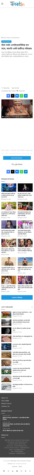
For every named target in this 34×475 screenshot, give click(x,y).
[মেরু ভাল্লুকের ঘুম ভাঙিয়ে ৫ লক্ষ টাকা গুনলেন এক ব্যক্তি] (6, 387)
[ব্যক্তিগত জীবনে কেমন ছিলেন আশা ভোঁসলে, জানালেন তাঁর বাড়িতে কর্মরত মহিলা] (25, 280)
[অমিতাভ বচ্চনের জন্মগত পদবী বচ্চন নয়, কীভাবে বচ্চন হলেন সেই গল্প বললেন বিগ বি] (8, 187)
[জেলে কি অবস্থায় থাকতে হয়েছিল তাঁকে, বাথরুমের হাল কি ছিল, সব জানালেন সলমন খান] (8, 224)
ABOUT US (4, 398)
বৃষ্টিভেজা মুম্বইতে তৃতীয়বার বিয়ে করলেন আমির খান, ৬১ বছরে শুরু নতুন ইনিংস (7, 250)
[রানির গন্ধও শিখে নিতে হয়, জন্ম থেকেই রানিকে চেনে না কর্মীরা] (6, 362)
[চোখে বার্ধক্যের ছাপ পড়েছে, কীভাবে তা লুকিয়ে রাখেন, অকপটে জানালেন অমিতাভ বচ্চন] (8, 206)
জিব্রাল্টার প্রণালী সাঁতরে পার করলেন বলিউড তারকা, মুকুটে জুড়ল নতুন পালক (25, 269)
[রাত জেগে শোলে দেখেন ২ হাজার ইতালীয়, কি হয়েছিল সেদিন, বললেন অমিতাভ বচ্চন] (25, 187)
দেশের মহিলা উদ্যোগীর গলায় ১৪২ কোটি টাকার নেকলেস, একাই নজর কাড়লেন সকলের (8, 269)
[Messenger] (17, 96)
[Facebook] (8, 96)
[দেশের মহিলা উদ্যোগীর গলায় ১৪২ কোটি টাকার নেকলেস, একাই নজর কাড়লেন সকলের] (8, 261)
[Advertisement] (17, 21)
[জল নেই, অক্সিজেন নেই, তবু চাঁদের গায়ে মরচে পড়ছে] (6, 330)
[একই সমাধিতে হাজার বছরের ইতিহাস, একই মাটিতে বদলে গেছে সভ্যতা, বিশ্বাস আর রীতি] (6, 354)
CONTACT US (5, 406)
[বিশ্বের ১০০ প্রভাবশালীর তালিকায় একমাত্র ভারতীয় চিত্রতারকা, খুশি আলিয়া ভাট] (8, 280)
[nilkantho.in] (17, 3)
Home (4, 37)
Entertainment (15, 37)
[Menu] (2, 4)
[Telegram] (26, 96)
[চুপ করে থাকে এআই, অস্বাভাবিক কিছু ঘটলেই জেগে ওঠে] (6, 346)
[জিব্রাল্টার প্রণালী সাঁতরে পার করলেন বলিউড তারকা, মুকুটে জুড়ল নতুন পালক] (25, 261)
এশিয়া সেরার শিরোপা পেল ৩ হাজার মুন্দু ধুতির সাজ (22, 336)
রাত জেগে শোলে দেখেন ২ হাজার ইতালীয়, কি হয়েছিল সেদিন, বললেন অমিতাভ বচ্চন (25, 195)
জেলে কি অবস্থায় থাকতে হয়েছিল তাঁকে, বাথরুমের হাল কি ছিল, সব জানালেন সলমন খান (8, 232)
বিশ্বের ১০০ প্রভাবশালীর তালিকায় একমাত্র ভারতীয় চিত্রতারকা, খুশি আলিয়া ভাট (8, 287)
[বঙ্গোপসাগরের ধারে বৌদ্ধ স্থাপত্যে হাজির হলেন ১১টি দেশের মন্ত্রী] (6, 379)
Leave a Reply (17, 297)
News (8, 37)
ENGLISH (14, 466)
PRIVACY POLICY (6, 403)
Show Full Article (16, 158)
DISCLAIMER (5, 400)
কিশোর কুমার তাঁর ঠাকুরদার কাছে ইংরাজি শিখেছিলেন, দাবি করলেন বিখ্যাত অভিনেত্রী (24, 213)
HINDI (20, 466)
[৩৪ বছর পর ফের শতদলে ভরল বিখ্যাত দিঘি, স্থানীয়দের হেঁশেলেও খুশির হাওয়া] (6, 370)
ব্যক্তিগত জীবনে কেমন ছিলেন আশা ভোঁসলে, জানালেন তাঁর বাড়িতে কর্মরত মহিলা (25, 287)
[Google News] (17, 164)
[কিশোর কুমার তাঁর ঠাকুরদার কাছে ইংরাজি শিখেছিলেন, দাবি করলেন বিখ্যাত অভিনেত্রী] (25, 206)
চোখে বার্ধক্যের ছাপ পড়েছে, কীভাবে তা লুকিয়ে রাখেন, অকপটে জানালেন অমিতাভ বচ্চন (8, 213)
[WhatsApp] (21, 96)
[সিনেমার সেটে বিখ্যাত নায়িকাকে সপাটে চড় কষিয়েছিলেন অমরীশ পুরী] (25, 243)
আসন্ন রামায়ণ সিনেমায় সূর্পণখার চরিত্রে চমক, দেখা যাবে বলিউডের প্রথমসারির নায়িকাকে (24, 232)
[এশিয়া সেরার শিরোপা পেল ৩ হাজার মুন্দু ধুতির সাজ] (6, 338)
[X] (13, 96)
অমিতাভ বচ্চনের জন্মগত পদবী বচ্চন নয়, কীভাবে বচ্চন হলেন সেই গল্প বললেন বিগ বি (8, 195)
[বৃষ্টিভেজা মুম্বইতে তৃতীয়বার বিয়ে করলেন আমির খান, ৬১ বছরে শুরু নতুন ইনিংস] (8, 243)
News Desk (7, 88)
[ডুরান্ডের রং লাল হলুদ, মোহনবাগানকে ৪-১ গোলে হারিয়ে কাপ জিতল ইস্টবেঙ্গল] (6, 314)
